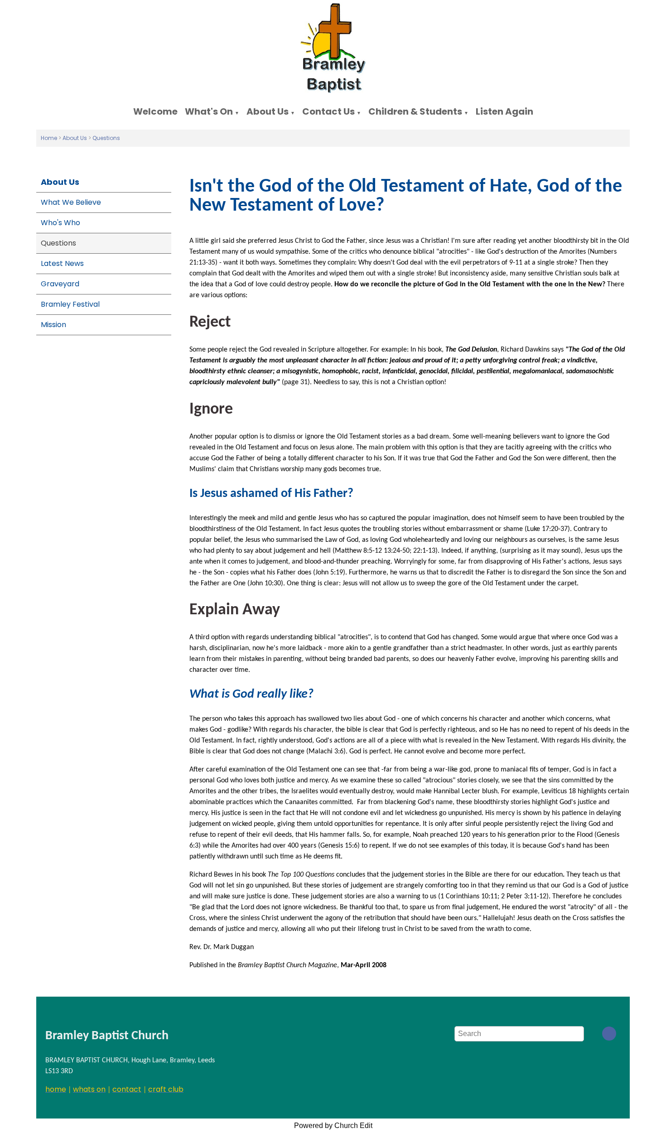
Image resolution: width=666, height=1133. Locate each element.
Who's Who (60, 222)
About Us (267, 111)
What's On (209, 111)
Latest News (62, 263)
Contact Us (328, 111)
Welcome (155, 111)
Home (49, 138)
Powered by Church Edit (333, 1125)
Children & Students (415, 111)
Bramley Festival (70, 304)
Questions (106, 138)
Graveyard (60, 284)
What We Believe (71, 202)
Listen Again (504, 111)
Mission (53, 324)
